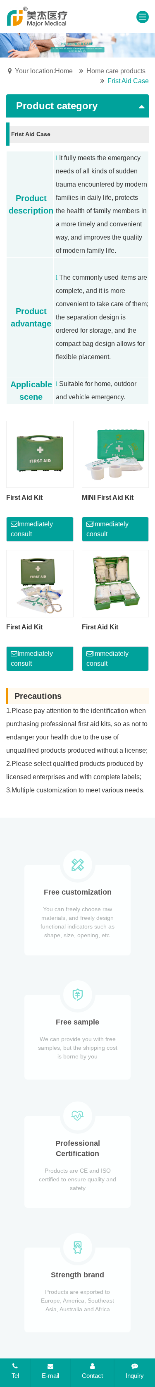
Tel (15, 1375)
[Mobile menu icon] (142, 17)
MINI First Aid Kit (108, 497)
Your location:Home (44, 70)
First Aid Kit (24, 497)
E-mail (50, 1375)
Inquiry (135, 1375)
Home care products (115, 70)
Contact (92, 1375)
